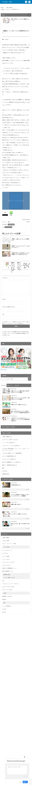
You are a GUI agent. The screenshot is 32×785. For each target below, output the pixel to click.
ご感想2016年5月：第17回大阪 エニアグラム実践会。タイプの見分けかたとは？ (20, 253)
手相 (4, 602)
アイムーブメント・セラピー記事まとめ (11, 445)
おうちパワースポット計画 (8, 586)
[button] (26, 2)
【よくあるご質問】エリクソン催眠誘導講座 (12, 453)
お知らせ (4, 612)
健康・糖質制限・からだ (7, 571)
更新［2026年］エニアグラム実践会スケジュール (20, 20)
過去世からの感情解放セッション (9, 568)
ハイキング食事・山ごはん (9, 577)
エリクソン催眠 (5, 556)
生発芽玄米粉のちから (16, 485)
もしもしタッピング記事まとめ (9, 459)
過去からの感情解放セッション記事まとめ (11, 462)
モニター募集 (6, 547)
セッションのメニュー (7, 550)
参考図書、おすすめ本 (7, 596)
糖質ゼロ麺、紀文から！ (16, 504)
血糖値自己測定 (5, 474)
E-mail (3, 306)
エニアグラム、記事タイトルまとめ (10, 439)
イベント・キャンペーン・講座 (9, 543)
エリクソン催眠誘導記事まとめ (9, 456)
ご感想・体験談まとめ (7, 436)
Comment (4, 278)
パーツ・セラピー (6, 559)
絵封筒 (4, 593)
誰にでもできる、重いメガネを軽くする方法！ (20, 524)
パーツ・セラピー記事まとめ (8, 442)
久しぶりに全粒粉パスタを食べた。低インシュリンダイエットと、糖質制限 (20, 495)
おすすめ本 (4, 471)
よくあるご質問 (5, 540)
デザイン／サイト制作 (7, 589)
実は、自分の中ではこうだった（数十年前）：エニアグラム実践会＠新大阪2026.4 (20, 412)
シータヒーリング (8, 227)
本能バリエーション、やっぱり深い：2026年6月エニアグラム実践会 (20, 398)
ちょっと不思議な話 (6, 606)
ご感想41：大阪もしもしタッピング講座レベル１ (20, 239)
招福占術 (4, 599)
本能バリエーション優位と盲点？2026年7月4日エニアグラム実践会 (20, 391)
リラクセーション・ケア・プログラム (10, 583)
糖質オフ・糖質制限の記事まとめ (9, 465)
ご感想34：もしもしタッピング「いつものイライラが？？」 (20, 246)
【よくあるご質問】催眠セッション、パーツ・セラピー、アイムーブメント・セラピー (15, 449)
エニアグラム (5, 553)
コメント (5, 221)
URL (3, 314)
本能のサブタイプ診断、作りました (19, 404)
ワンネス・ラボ (7, 2)
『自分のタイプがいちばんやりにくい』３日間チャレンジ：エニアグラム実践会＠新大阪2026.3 (20, 419)
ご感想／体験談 (11, 224)
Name (3, 299)
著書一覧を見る (4, 369)
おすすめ (4, 609)
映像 (3, 468)
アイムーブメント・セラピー (8, 562)
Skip (20, 782)
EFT (3, 580)
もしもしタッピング (6, 565)
